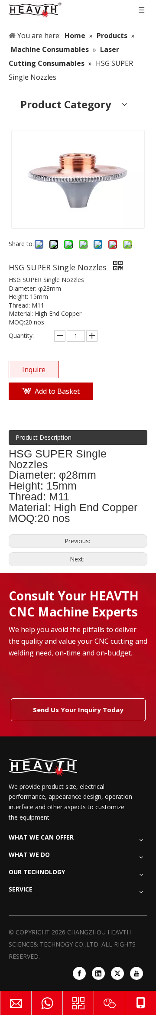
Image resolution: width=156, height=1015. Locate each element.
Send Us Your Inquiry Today (78, 709)
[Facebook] (79, 973)
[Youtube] (136, 973)
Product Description (44, 437)
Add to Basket (57, 391)
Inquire (34, 369)
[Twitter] (117, 973)
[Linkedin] (98, 973)
